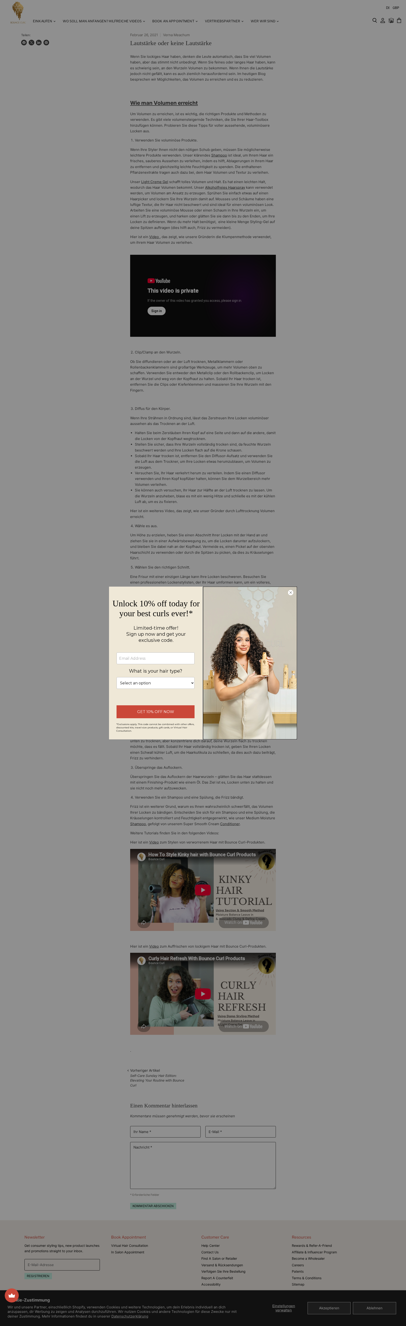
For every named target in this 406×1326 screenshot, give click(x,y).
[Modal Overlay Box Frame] (203, 663)
